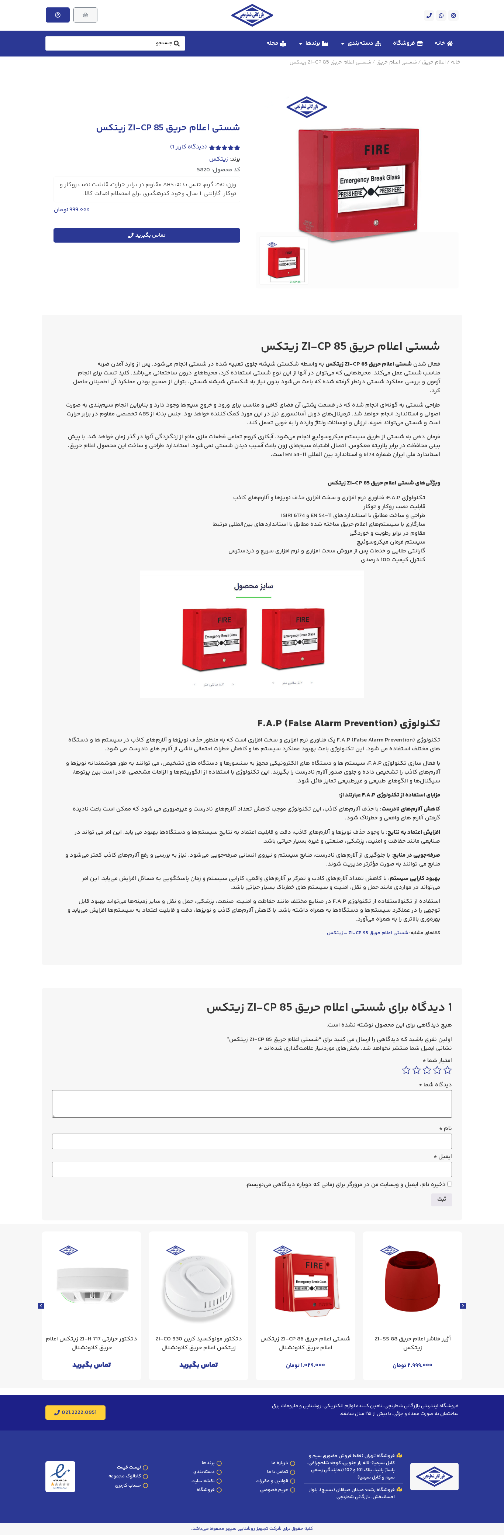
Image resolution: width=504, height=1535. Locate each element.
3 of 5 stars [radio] (426, 1070)
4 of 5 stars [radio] (416, 1070)
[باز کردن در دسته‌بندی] (343, 43)
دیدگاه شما (435, 1085)
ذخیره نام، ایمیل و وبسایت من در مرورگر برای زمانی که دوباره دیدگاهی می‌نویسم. (345, 1185)
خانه (455, 62)
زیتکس (218, 159)
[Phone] (429, 15)
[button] (41, 1306)
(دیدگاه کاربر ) (188, 147)
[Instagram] (453, 15)
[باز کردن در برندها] (301, 43)
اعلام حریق (434, 62)
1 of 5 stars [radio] (447, 1070)
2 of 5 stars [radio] (437, 1070)
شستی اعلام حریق (396, 62)
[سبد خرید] (85, 15)
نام (445, 1129)
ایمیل (443, 1157)
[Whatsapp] (441, 15)
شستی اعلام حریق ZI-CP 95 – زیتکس (367, 933)
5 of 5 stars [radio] (406, 1070)
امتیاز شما (437, 1061)
